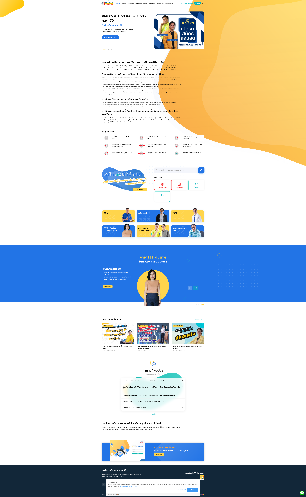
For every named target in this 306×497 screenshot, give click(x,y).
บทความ (145, 3)
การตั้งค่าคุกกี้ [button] (182, 490)
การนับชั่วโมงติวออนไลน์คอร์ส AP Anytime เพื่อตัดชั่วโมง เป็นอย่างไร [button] (145, 401)
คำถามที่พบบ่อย (160, 3)
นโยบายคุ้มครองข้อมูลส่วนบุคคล (129, 486)
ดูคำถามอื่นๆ (153, 414)
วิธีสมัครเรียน (184, 3)
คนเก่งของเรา (138, 3)
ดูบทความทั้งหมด (199, 320)
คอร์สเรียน (124, 3)
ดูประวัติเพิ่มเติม (107, 286)
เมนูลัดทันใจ (158, 178)
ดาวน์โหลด (159, 454)
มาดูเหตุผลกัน (140, 189)
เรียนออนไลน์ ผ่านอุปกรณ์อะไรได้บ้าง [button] (134, 408)
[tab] (153, 381)
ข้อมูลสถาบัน (152, 3)
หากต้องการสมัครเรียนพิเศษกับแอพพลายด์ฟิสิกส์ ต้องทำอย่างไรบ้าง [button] (145, 381)
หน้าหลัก (118, 3)
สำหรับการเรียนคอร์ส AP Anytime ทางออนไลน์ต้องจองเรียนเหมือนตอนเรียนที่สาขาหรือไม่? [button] (151, 388)
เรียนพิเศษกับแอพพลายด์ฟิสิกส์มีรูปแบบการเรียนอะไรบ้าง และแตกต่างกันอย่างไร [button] (149, 395)
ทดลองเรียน (131, 3)
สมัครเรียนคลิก (108, 42)
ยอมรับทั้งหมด (193, 490)
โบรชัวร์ (169, 3)
